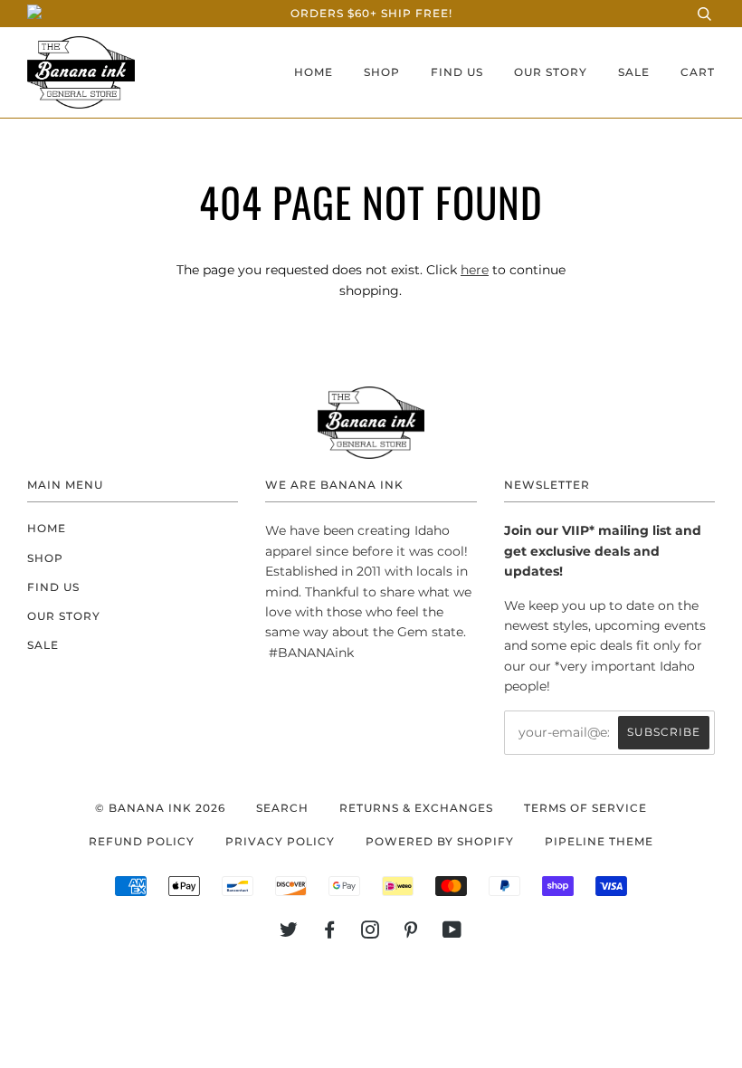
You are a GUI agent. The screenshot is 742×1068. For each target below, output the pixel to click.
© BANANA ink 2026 (160, 808)
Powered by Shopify (440, 841)
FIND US (457, 72)
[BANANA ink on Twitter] (289, 932)
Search (282, 808)
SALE (634, 72)
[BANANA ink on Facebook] (329, 932)
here (475, 270)
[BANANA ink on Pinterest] (411, 932)
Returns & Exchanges (416, 808)
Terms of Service (585, 808)
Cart (697, 72)
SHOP (382, 72)
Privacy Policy (280, 841)
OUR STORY (550, 72)
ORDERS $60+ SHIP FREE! (371, 13)
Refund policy (142, 841)
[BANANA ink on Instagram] (370, 932)
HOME (313, 72)
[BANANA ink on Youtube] (452, 932)
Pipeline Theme (599, 841)
